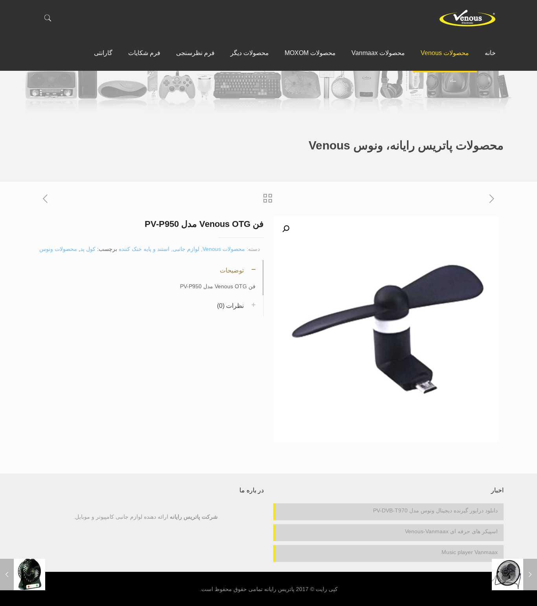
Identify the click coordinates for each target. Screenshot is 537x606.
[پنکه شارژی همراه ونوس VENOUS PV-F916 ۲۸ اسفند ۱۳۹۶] (7, 574)
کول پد (88, 249)
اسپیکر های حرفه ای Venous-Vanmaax (451, 531)
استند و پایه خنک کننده (144, 249)
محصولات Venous (223, 249)
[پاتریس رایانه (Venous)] (467, 17)
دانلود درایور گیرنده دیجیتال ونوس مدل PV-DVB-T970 (435, 510)
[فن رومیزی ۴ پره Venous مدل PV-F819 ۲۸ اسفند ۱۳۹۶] (530, 574)
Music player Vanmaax (469, 552)
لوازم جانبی (186, 249)
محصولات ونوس (58, 249)
